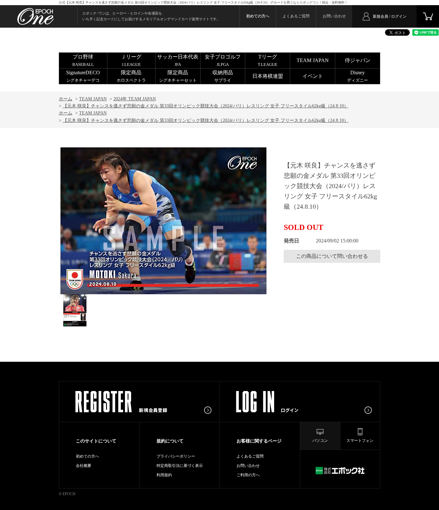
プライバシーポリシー (176, 456)
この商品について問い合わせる (332, 256)
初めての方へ (87, 456)
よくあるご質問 (295, 16)
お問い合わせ (334, 16)
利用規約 (164, 475)
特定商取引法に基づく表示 (180, 465)
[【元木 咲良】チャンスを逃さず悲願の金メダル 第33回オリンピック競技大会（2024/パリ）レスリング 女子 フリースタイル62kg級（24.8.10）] (75, 310)
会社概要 (83, 465)
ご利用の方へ (248, 475)
